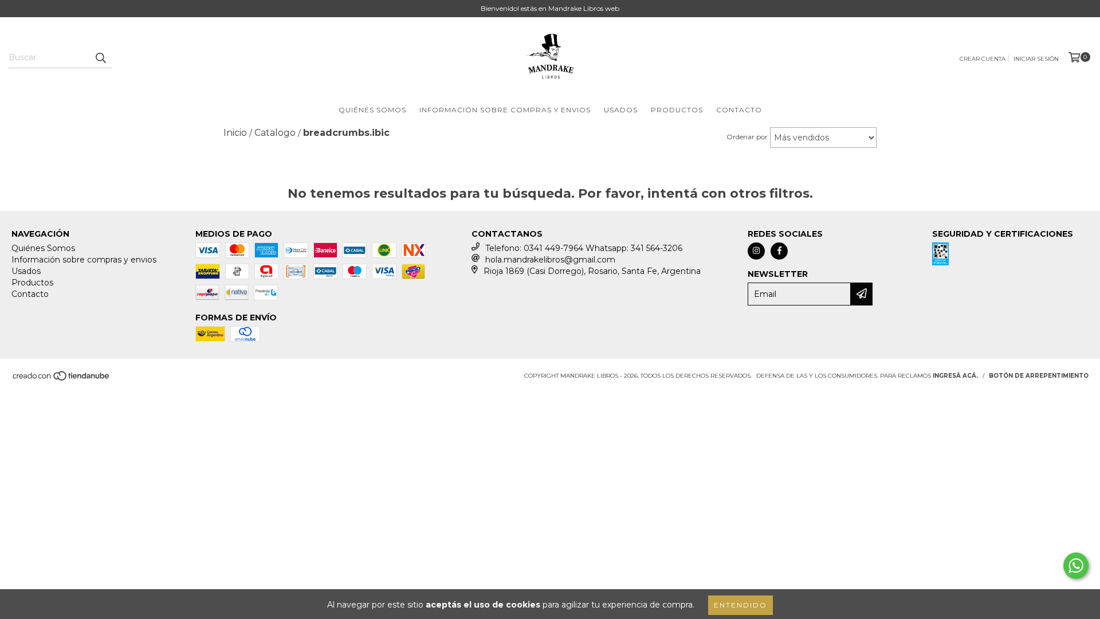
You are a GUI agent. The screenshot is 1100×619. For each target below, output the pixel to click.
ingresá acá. (955, 375)
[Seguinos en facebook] (779, 251)
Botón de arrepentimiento (1039, 375)
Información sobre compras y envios (505, 109)
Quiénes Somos (372, 109)
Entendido (740, 605)
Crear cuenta (982, 58)
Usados (621, 109)
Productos (677, 109)
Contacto (739, 109)
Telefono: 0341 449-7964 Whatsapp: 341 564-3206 (583, 248)
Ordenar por (747, 136)
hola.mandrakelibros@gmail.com (550, 259)
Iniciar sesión (1036, 58)
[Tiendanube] (61, 379)
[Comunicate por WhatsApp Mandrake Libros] (1076, 566)
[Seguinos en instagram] (756, 251)
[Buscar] (100, 58)
